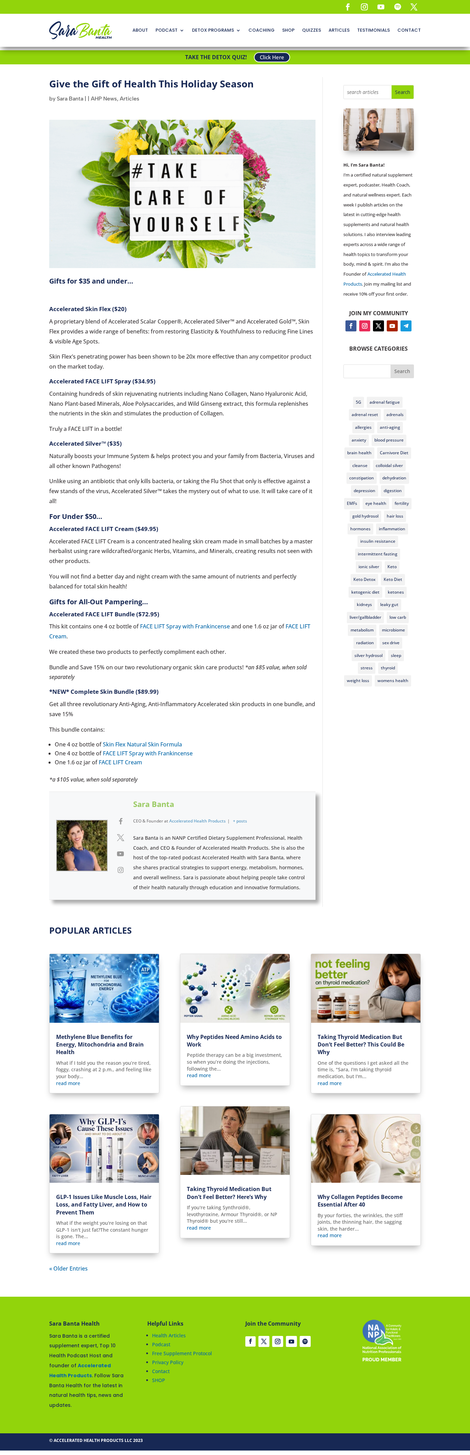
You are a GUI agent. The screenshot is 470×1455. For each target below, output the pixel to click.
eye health (375, 503)
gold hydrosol (365, 516)
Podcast (161, 1344)
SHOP (288, 30)
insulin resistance (377, 541)
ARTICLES (339, 30)
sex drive (390, 643)
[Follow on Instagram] (364, 7)
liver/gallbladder (365, 617)
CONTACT (409, 30)
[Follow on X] (414, 7)
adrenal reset (365, 414)
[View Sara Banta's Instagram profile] (120, 870)
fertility (402, 503)
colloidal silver (389, 465)
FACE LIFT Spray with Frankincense (185, 626)
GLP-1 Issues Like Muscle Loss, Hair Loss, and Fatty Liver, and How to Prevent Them (103, 1204)
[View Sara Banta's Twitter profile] (120, 837)
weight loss (358, 680)
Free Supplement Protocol (182, 1353)
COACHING (261, 30)
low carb (397, 617)
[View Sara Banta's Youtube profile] (120, 854)
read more (68, 1083)
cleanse (359, 465)
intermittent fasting (377, 554)
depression (364, 490)
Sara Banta (70, 98)
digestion (393, 490)
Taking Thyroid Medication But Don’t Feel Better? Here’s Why (229, 1192)
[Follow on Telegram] (406, 325)
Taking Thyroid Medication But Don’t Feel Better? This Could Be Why (361, 1044)
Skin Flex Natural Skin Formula (142, 744)
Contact (161, 1371)
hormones (360, 529)
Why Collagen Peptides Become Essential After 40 (360, 1200)
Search (402, 371)
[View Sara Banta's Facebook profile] (120, 821)
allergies (363, 427)
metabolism (362, 630)
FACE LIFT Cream (120, 762)
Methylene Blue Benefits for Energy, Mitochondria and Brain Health (100, 1044)
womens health (392, 680)
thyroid (388, 668)
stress (367, 668)
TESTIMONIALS (373, 30)
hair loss (395, 516)
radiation (365, 643)
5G (358, 402)
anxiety (359, 440)
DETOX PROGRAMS (213, 30)
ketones (396, 592)
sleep (396, 655)
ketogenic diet (365, 592)
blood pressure (389, 440)
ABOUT (140, 30)
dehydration (394, 478)
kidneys (364, 604)
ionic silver (369, 567)
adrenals (395, 414)
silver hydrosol (368, 655)
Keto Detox (364, 579)
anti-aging (390, 427)
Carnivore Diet (394, 453)
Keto (392, 567)
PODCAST (167, 30)
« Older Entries (68, 1268)
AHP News (104, 98)
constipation (361, 478)
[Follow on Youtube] (381, 7)
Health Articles (169, 1335)
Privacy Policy (167, 1362)
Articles (129, 98)
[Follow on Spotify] (397, 7)
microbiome (393, 630)
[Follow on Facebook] (348, 7)
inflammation (392, 529)
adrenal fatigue (385, 402)
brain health (359, 453)
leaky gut (389, 604)
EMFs (352, 503)
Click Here (272, 57)
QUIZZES (311, 30)
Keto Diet (393, 579)
